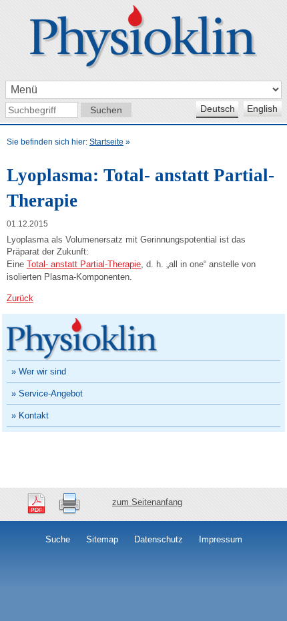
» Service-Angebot (47, 393)
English (262, 108)
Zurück (20, 298)
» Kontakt (30, 415)
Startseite (106, 142)
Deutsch (217, 108)
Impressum (220, 539)
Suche (57, 539)
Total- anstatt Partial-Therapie (84, 264)
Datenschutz (158, 539)
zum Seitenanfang (147, 502)
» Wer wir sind (38, 371)
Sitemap (102, 539)
